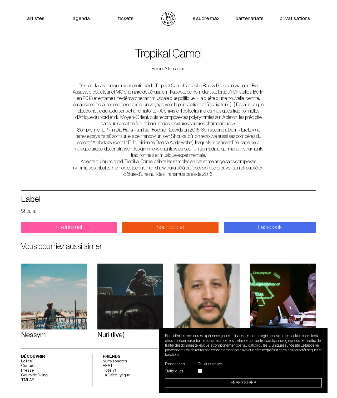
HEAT (108, 366)
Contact (28, 366)
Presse (27, 370)
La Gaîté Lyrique (116, 375)
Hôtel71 (109, 370)
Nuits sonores (115, 361)
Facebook (270, 227)
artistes (35, 18)
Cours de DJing (34, 375)
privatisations (295, 18)
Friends (112, 356)
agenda (81, 18)
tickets (125, 18)
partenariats (249, 18)
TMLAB (27, 380)
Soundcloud (170, 227)
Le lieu (26, 361)
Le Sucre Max (205, 18)
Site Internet (68, 227)
